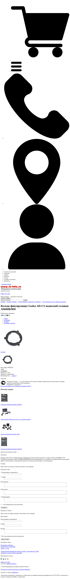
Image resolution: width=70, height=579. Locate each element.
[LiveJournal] (9, 315)
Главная (3, 302)
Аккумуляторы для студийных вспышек (54, 302)
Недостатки (4, 489)
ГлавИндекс (14, 572)
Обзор (6, 318)
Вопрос (3, 528)
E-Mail (3, 477)
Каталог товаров (12, 302)
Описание (7, 320)
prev (2, 352)
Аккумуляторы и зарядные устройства (29, 302)
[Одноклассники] (5, 315)
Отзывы (6, 321)
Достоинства (4, 481)
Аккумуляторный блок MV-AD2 (10, 434)
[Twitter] (4, 315)
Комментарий (5, 497)
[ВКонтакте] (2, 315)
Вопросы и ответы (9, 323)
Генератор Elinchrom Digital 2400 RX (11, 449)
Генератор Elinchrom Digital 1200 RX (11, 404)
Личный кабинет (6, 284)
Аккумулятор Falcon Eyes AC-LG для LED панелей (15, 419)
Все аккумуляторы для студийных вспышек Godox (15, 386)
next (4, 352)
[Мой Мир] (7, 315)
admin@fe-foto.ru (11, 563)
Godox (14, 375)
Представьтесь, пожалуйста (9, 472)
